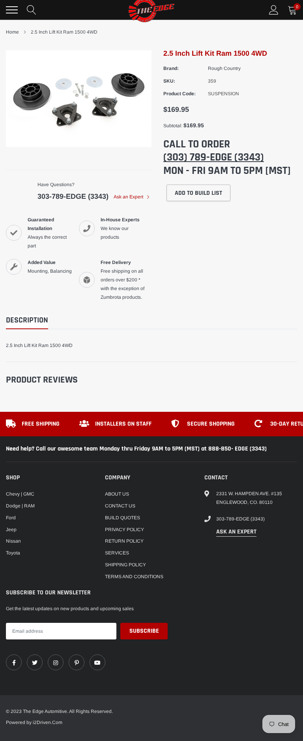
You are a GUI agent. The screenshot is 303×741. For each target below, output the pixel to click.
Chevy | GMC (20, 494)
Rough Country (224, 68)
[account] (274, 10)
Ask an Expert (129, 197)
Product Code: (179, 93)
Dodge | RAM (20, 506)
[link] (14, 662)
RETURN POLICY (124, 541)
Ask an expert (236, 532)
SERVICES (117, 553)
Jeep (11, 529)
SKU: (169, 81)
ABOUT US (117, 494)
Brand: (171, 68)
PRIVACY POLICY (124, 529)
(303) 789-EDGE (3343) (213, 157)
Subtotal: (172, 125)
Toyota (13, 553)
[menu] (12, 10)
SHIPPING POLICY (125, 565)
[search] (31, 10)
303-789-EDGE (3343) (72, 196)
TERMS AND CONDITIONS (134, 576)
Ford (11, 517)
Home (12, 32)
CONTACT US (120, 506)
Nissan (13, 541)
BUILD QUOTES (122, 517)
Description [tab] (27, 320)
